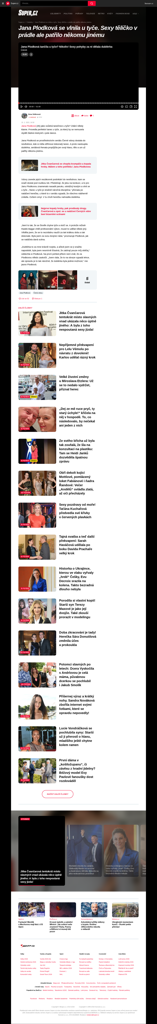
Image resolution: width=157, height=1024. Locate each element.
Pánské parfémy (124, 990)
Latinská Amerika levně (106, 971)
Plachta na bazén (57, 987)
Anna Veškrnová (34, 114)
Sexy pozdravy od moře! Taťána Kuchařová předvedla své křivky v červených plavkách (77, 511)
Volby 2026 (24, 959)
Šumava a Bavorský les (106, 965)
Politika (68, 14)
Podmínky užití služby (76, 999)
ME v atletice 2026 (66, 968)
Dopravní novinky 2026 (126, 965)
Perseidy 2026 (80, 983)
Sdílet (86, 116)
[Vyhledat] (92, 3)
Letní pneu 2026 (123, 959)
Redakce (50, 999)
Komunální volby (26, 974)
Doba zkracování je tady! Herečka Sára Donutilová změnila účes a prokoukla (77, 639)
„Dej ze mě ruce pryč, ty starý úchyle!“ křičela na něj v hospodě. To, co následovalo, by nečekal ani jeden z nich (77, 417)
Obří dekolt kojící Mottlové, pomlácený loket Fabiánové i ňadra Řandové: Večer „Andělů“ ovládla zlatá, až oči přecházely (76, 483)
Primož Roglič (44, 971)
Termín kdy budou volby (28, 968)
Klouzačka (84, 987)
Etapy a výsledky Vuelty (48, 962)
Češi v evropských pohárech (106, 983)
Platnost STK (122, 974)
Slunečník (76, 987)
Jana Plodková (28, 126)
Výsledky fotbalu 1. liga (67, 962)
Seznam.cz (149, 3)
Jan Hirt (42, 965)
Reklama (42, 999)
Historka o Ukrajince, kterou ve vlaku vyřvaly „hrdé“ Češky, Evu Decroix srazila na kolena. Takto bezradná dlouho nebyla (76, 579)
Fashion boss (123, 14)
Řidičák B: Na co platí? (126, 968)
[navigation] (3, 3)
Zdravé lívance (84, 965)
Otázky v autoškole (124, 971)
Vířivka (119, 987)
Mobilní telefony (48, 990)
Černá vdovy (38, 293)
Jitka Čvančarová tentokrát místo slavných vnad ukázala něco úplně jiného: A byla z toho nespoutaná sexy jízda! (77, 321)
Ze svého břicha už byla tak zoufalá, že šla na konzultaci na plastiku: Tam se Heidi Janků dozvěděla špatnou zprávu (77, 451)
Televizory (102, 990)
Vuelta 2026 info (45, 959)
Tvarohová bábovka (85, 968)
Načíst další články (57, 794)
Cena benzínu (91, 983)
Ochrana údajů (91, 999)
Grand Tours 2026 (46, 974)
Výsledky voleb (25, 965)
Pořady (79, 14)
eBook (76, 116)
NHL (61, 974)
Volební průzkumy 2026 (28, 962)
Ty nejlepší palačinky (86, 959)
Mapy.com (56, 983)
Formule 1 (63, 971)
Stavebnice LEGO (61, 990)
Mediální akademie (61, 999)
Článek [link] (24, 50)
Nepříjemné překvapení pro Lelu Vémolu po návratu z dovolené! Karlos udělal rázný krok (77, 351)
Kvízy (110, 14)
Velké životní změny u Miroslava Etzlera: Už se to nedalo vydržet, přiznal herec (76, 383)
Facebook (33, 999)
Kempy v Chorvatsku (106, 959)
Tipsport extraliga (65, 965)
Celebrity (55, 14)
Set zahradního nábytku (98, 987)
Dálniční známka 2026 (125, 962)
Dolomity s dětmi (104, 974)
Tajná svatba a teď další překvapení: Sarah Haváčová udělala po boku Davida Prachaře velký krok (76, 545)
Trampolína (68, 987)
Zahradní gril (111, 987)
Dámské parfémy (73, 990)
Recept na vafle (84, 971)
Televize (90, 14)
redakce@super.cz (93, 1015)
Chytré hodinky (113, 990)
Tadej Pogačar (45, 968)
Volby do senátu (25, 971)
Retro (101, 14)
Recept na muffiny (85, 962)
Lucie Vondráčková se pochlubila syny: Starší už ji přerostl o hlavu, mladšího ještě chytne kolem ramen (76, 736)
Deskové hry (93, 990)
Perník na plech (84, 974)
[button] (78, 76)
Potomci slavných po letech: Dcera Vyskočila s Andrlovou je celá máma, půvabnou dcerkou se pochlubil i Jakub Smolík (76, 675)
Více (135, 14)
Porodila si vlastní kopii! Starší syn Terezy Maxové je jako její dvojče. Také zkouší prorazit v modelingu (77, 609)
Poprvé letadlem (104, 962)
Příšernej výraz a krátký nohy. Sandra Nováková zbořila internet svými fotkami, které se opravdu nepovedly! (77, 704)
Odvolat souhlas (103, 999)
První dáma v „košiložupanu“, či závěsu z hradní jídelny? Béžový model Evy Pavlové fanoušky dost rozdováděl (77, 770)
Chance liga (64, 959)
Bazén (47, 987)
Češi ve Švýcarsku (105, 968)
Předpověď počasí (67, 983)
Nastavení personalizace (118, 999)
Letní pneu (84, 990)
